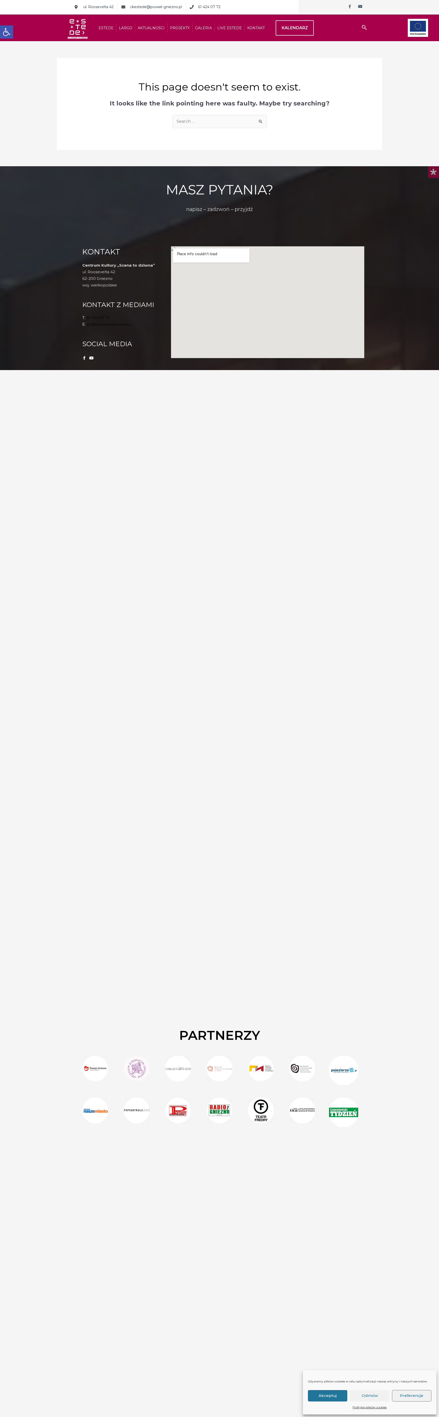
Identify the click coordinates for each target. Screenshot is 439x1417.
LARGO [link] (125, 28)
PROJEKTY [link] (180, 28)
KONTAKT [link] (256, 28)
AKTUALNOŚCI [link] (151, 28)
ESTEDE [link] (106, 28)
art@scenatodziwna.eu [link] (109, 324)
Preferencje (411, 1395)
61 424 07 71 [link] (97, 317)
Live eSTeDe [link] (229, 28)
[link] (6, 32)
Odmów (370, 1395)
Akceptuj (328, 1395)
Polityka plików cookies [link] (370, 1407)
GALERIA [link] (203, 28)
